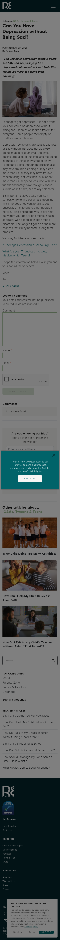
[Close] (54, 455)
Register (30, 479)
